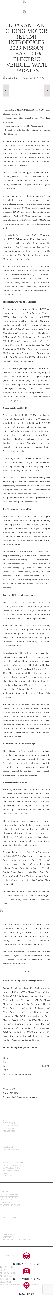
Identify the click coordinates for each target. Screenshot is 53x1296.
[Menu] (50, 4)
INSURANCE (8, 1147)
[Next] (47, 90)
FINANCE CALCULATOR (13, 1163)
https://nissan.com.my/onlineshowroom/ (23, 944)
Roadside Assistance (10, 1205)
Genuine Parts (7, 1200)
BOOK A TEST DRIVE (11, 1168)
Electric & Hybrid (11, 1126)
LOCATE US (26, 1293)
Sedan (6, 1118)
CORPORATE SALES (8, 1218)
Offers (6, 1173)
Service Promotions (9, 1197)
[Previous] (6, 90)
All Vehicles (9, 1131)
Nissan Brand (9, 1235)
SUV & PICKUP (9, 1123)
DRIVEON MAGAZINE (12, 1150)
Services (4, 1192)
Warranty (5, 1203)
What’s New (8, 1237)
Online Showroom (12, 1165)
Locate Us (8, 1176)
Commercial (9, 1128)
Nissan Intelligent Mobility (16, 1240)
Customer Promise (9, 1195)
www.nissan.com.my (40, 956)
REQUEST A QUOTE (11, 1171)
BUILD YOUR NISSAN (26, 1278)
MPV (5, 1120)
